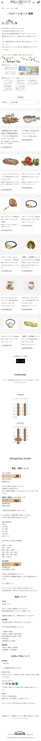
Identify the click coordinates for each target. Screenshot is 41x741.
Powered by (10, 734)
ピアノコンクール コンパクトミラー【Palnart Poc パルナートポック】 (9, 300)
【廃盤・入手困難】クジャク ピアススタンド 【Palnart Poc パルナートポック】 (30, 259)
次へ (28, 361)
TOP (3, 8)
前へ (13, 361)
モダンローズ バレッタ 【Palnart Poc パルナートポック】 (30, 176)
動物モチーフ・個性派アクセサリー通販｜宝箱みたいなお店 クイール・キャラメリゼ (20, 3)
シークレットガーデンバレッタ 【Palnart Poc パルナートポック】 (10, 176)
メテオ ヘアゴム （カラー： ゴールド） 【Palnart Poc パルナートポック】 (10, 259)
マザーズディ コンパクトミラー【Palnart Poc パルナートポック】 (30, 300)
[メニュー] (2, 2)
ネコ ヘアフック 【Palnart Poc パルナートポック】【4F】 (10, 219)
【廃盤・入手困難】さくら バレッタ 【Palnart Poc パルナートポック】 (30, 339)
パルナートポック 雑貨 (12, 8)
